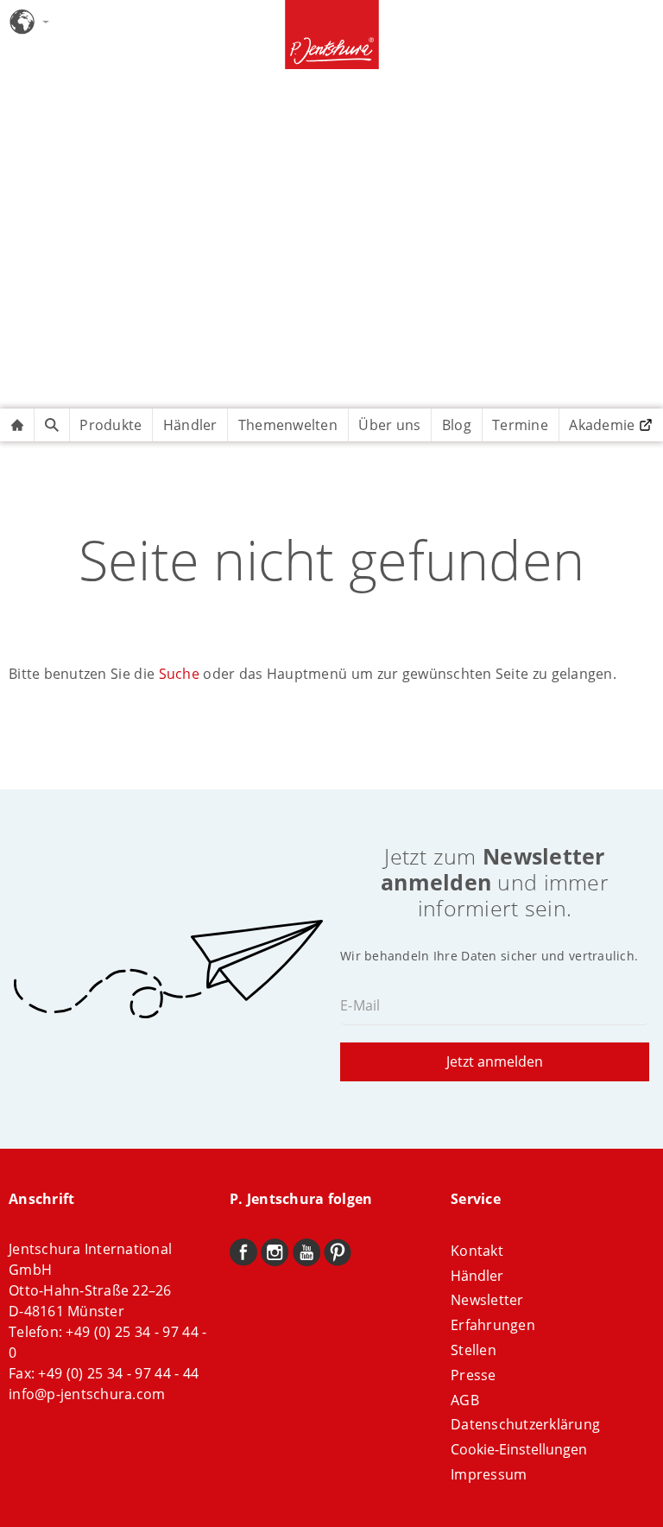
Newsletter (487, 1299)
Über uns (389, 424)
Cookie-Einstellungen (519, 1449)
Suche (179, 673)
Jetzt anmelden (494, 1061)
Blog (456, 424)
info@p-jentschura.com (87, 1393)
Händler (190, 424)
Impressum (489, 1474)
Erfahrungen (493, 1324)
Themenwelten (288, 424)
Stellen (473, 1349)
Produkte (110, 424)
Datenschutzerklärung (525, 1424)
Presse (473, 1374)
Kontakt (477, 1250)
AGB (465, 1400)
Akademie (602, 424)
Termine (520, 424)
